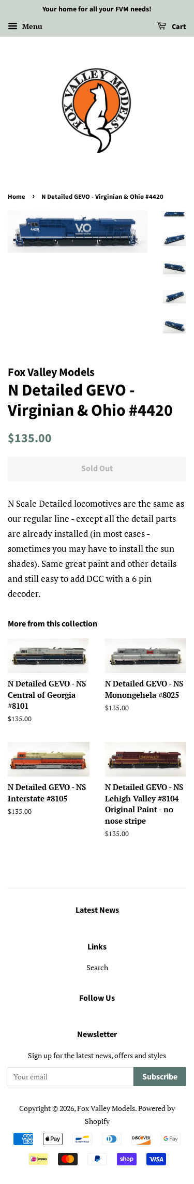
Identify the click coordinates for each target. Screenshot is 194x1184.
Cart (178, 27)
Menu (31, 26)
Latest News (97, 910)
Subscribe (159, 1077)
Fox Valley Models (106, 1108)
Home (16, 196)
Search (97, 967)
